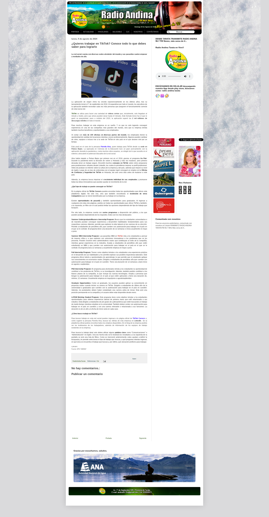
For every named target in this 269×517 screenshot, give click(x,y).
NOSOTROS (138, 32)
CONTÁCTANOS (152, 32)
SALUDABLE (117, 32)
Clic (98, 361)
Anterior (75, 438)
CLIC (127, 32)
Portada (109, 438)
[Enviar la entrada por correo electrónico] (104, 361)
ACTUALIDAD (88, 32)
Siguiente (142, 438)
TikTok (74, 114)
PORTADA (75, 32)
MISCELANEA (103, 32)
